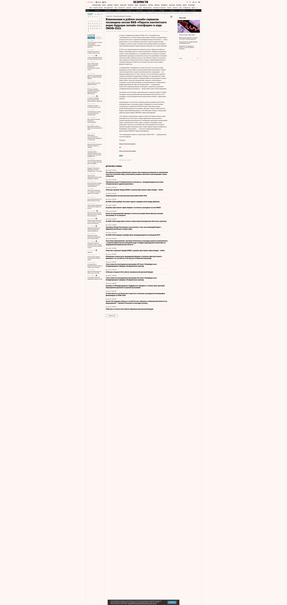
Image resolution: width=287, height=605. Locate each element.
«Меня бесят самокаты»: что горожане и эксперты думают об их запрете (94, 192)
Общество (157, 5)
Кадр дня (89, 252)
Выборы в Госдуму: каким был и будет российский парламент (190, 13)
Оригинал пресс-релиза (125, 160)
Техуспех (169, 7)
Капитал (135, 7)
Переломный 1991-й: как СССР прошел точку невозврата (129, 13)
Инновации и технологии (159, 7)
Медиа (136, 5)
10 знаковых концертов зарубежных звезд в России (94, 278)
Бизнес (104, 5)
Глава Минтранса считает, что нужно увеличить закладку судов (94, 113)
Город (115, 7)
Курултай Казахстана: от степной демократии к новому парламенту (93, 229)
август (98, 14)
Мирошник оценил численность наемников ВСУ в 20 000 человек (93, 237)
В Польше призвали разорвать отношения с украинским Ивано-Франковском (93, 91)
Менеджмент (164, 5)
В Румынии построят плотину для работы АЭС (93, 106)
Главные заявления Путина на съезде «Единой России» (94, 58)
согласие (133, 602)
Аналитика (128, 7)
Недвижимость (143, 5)
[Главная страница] (140, 2)
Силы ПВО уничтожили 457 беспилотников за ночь (94, 200)
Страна (140, 7)
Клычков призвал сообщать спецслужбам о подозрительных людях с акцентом (94, 45)
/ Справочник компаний (118, 16)
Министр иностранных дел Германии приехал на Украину (94, 146)
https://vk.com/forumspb (127, 151)
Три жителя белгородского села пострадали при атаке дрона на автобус (94, 162)
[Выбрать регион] (187, 2)
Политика (150, 5)
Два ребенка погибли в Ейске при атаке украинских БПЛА (94, 128)
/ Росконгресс (128, 16)
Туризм (193, 7)
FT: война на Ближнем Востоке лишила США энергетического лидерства (94, 99)
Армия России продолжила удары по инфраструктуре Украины (94, 77)
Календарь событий (90, 14)
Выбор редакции (110, 13)
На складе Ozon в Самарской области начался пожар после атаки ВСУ (94, 266)
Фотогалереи (191, 5)
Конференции (186, 7)
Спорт (180, 7)
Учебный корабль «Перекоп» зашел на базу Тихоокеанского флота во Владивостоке (94, 154)
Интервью (178, 5)
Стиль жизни (172, 5)
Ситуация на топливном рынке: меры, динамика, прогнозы (158, 13)
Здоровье (175, 7)
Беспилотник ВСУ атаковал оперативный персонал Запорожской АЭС (94, 185)
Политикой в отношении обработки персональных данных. (142, 603)
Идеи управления (108, 7)
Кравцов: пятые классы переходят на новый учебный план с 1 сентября (94, 169)
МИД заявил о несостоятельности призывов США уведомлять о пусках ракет (94, 137)
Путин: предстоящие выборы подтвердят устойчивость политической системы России (93, 66)
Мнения (185, 5)
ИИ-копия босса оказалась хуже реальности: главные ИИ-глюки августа (94, 214)
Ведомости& (122, 7)
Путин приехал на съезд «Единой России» (93, 83)
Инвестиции (123, 5)
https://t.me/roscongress (127, 144)
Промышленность (147, 7)
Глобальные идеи (96, 5)
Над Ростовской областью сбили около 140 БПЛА (94, 272)
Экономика (110, 5)
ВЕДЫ (90, 7)
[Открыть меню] (199, 2)
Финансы (116, 5)
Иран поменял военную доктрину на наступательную (93, 121)
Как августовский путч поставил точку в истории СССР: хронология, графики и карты (94, 245)
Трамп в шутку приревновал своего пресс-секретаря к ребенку (94, 177)
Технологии (130, 5)
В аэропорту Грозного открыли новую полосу (93, 52)
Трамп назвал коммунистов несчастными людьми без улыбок (94, 207)
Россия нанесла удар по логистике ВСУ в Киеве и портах (93, 258)
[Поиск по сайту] (190, 2)
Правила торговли (98, 7)
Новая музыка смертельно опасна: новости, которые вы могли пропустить (94, 222)
